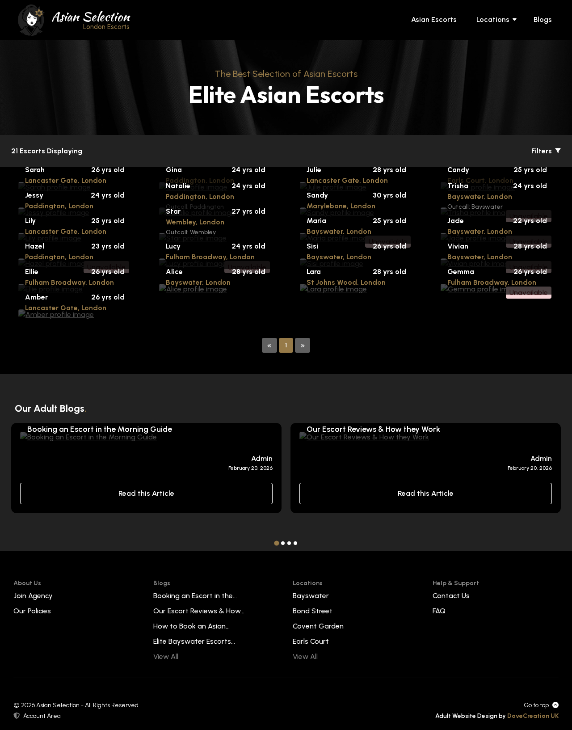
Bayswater (311, 595)
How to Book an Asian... (191, 626)
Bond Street (312, 611)
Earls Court (311, 641)
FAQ (439, 611)
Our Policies (32, 611)
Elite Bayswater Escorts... (194, 641)
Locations (492, 19)
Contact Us (451, 595)
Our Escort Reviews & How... (198, 611)
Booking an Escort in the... (195, 595)
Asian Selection (90, 19)
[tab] (276, 542)
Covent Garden (318, 626)
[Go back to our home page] (31, 19)
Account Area (42, 716)
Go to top (536, 705)
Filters (542, 151)
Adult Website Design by (497, 716)
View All (165, 656)
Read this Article (146, 493)
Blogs (543, 19)
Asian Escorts (434, 19)
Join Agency (33, 595)
